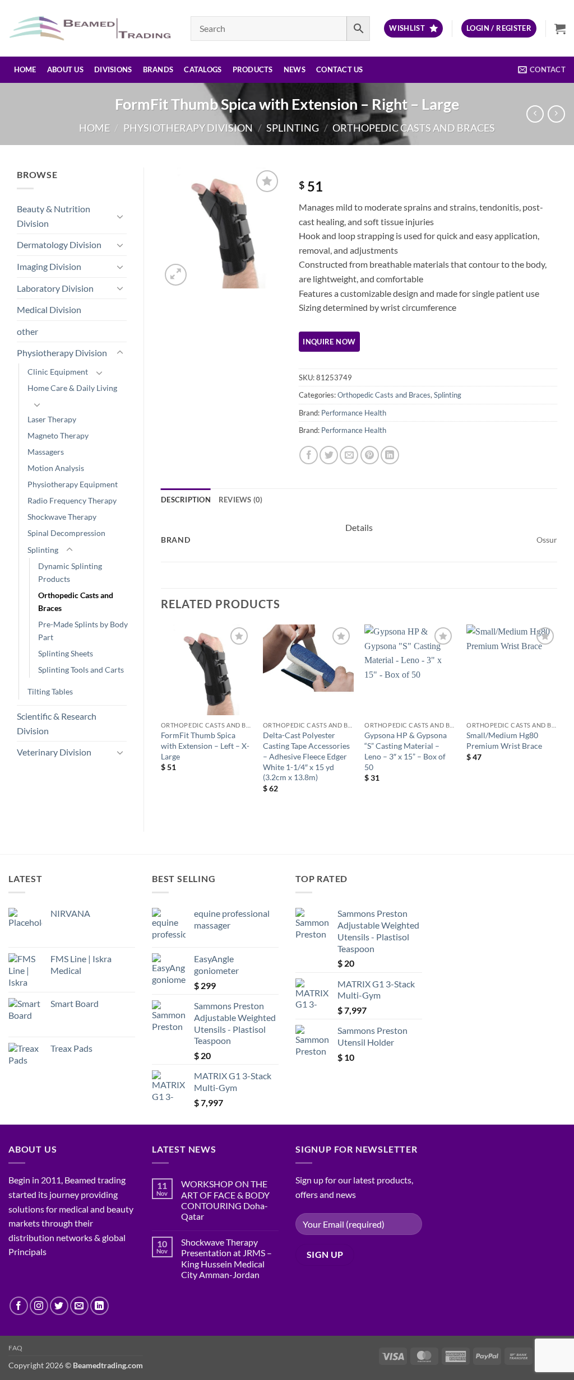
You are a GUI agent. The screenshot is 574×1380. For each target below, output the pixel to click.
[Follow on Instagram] (39, 1306)
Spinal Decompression (66, 533)
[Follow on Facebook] (19, 1306)
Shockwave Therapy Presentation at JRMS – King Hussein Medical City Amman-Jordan (226, 1258)
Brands (158, 69)
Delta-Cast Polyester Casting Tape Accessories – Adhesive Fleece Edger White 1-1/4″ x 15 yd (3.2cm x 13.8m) (306, 756)
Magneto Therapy (58, 435)
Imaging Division (49, 266)
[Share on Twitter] (329, 455)
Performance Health (353, 412)
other (27, 331)
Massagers (45, 451)
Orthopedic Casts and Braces (413, 128)
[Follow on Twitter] (59, 1306)
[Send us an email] (79, 1306)
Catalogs (202, 69)
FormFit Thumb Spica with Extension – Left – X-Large (205, 745)
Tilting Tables (50, 691)
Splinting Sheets (65, 653)
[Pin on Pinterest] (369, 455)
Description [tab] (186, 499)
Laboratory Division (55, 288)
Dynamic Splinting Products (70, 572)
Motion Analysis (55, 468)
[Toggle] (120, 216)
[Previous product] (556, 114)
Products (253, 69)
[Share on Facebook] (308, 455)
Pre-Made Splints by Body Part (83, 630)
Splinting (292, 128)
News (294, 69)
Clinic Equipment (57, 371)
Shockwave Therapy (61, 516)
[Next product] (535, 114)
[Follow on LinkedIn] (99, 1306)
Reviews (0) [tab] (241, 499)
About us (65, 69)
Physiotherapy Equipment (72, 484)
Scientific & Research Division (56, 723)
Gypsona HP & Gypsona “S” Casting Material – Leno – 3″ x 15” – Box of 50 (405, 750)
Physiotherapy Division (188, 128)
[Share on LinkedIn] (390, 455)
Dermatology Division (59, 244)
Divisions (113, 69)
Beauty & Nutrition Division (53, 216)
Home (25, 69)
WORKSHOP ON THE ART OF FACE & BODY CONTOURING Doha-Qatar (225, 1200)
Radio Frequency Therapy (72, 500)
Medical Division (49, 309)
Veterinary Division (54, 752)
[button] (498, 28)
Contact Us (339, 69)
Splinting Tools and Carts (81, 669)
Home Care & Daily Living (72, 388)
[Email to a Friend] (349, 455)
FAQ (15, 1348)
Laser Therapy (51, 419)
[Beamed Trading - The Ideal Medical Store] (91, 28)
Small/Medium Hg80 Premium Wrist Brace (504, 740)
